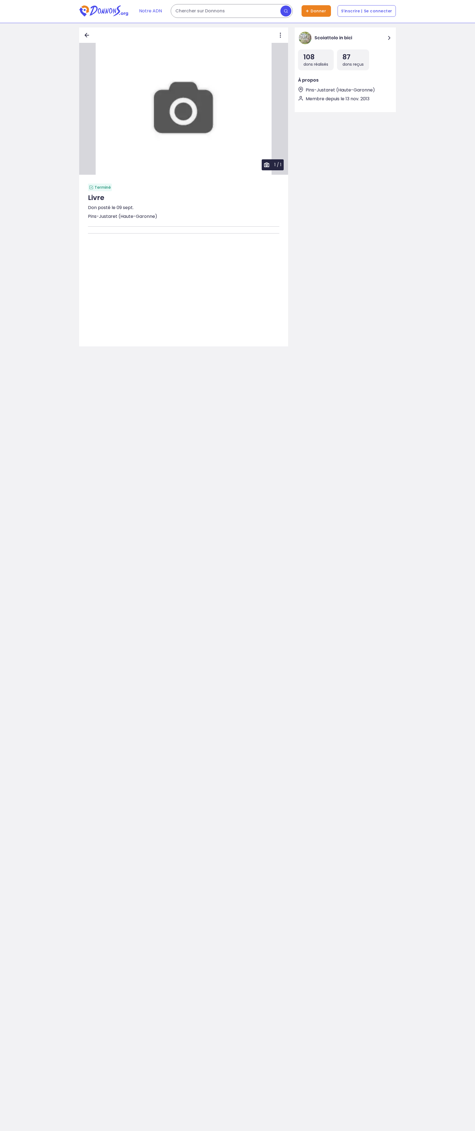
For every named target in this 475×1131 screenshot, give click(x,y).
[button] (183, 109)
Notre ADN (150, 11)
